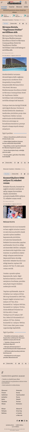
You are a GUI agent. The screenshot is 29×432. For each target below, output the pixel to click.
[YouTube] (22, 421)
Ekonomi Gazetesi (7, 20)
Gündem (17, 169)
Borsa (5, 15)
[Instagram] (24, 421)
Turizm (16, 20)
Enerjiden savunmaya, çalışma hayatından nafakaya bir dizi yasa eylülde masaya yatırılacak (14, 337)
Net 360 (23, 429)
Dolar (16, 15)
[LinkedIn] (26, 421)
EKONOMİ (22, 376)
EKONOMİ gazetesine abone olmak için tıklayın (14, 11)
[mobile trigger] (2, 2)
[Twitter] (19, 421)
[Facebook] (17, 421)
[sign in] (26, 2)
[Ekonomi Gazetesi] (14, 2)
